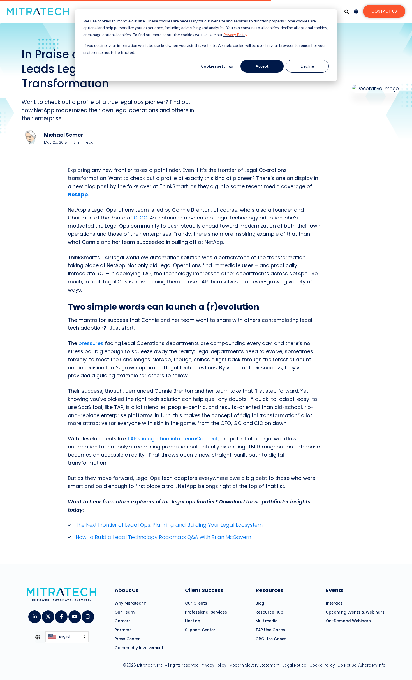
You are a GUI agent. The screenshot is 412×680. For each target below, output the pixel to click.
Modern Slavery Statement (254, 665)
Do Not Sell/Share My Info (361, 665)
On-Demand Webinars (348, 621)
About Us (126, 590)
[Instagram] (88, 614)
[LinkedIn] (34, 614)
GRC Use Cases (271, 639)
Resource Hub (269, 612)
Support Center (200, 630)
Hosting (192, 621)
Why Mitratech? (130, 603)
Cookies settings (217, 66)
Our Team (125, 612)
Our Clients (196, 603)
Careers (123, 621)
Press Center (127, 639)
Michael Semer (63, 134)
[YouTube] (74, 614)
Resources (269, 590)
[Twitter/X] (48, 614)
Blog (260, 603)
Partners (123, 630)
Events (335, 590)
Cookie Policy (322, 665)
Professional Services (206, 612)
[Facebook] (61, 614)
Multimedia (267, 621)
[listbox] (67, 637)
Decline (307, 66)
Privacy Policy (235, 34)
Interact (334, 603)
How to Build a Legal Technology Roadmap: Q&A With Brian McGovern (164, 537)
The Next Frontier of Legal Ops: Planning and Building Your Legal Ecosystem (169, 524)
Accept (262, 66)
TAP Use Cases (270, 630)
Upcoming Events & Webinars (355, 612)
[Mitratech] (38, 11)
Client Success (204, 590)
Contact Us (384, 11)
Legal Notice (294, 665)
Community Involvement (139, 648)
